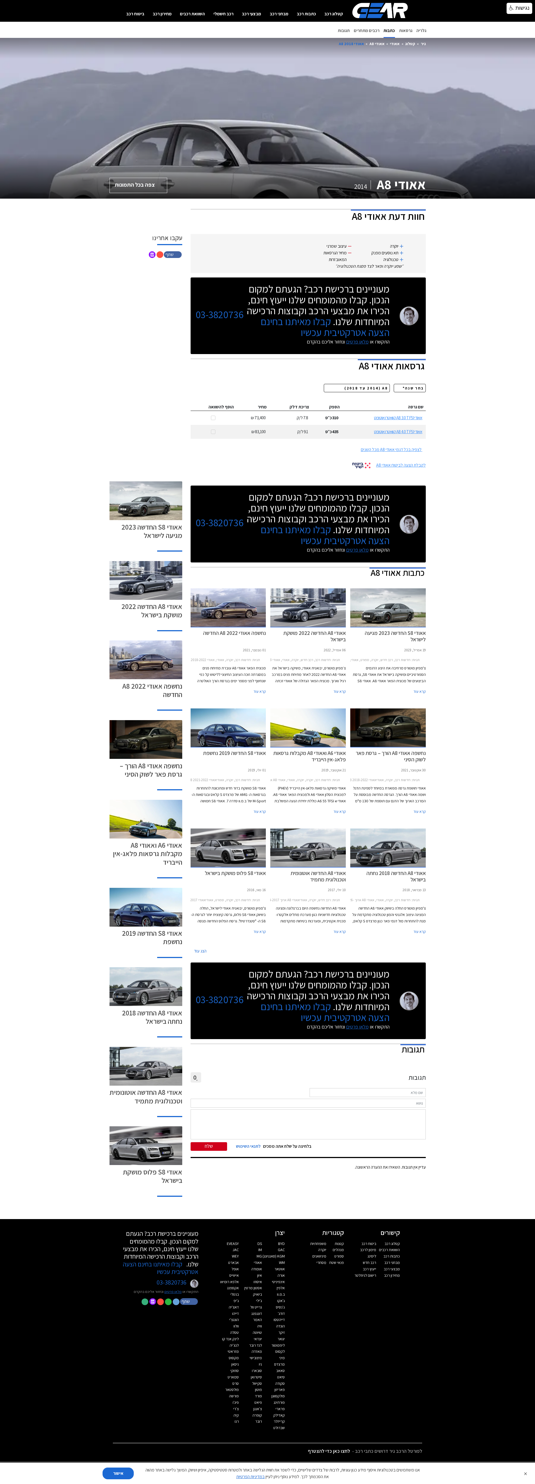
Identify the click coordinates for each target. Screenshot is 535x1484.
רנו (237, 1421)
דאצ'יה (234, 1307)
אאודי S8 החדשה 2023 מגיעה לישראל (151, 531)
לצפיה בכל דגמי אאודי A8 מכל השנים (391, 449)
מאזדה (257, 1351)
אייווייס (234, 1275)
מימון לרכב (368, 1249)
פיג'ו (236, 1402)
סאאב (280, 1370)
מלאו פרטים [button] (173, 1291)
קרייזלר (279, 1421)
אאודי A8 (377, 43)
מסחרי (321, 1262)
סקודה (280, 1383)
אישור (118, 1473)
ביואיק (257, 1294)
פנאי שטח (336, 1262)
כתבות (389, 30)
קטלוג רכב (333, 14)
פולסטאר (232, 1389)
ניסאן (235, 1364)
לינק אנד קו (230, 1338)
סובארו (257, 1370)
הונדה (280, 1326)
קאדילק (279, 1415)
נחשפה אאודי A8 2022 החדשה (152, 690)
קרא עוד (420, 691)
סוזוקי (234, 1370)
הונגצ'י (234, 1319)
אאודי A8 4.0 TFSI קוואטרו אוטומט (398, 432)
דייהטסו (279, 1319)
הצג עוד (200, 951)
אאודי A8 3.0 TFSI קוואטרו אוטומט (398, 418)
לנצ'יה (234, 1345)
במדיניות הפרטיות (250, 1477)
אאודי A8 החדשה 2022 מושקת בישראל (151, 610)
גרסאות (405, 30)
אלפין (281, 1287)
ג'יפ (236, 1300)
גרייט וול (256, 1307)
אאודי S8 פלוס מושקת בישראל (152, 1176)
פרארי (280, 1408)
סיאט (281, 1377)
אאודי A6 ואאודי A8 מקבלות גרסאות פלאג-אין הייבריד (147, 853)
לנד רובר (255, 1345)
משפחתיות (318, 1243)
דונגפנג (256, 1313)
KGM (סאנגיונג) (273, 1256)
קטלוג (410, 43)
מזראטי (233, 1351)
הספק (334, 407)
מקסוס (234, 1357)
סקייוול (257, 1383)
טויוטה (257, 1332)
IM (260, 1249)
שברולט (279, 1427)
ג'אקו (281, 1300)
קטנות (339, 1243)
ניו (260, 1364)
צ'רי (236, 1408)
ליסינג (372, 1256)
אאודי (395, 43)
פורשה (234, 1395)
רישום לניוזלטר (365, 1275)
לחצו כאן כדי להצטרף (329, 1451)
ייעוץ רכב (369, 1268)
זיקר (281, 1332)
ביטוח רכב (135, 14)
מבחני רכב (279, 14)
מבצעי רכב (251, 14)
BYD (281, 1243)
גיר (423, 43)
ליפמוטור (278, 1345)
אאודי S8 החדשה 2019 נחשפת (152, 937)
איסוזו (258, 1281)
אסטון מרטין (253, 1287)
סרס (235, 1383)
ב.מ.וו (281, 1294)
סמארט (233, 1377)
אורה (281, 1275)
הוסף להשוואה (221, 407)
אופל (235, 1268)
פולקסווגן (278, 1395)
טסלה (234, 1332)
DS (259, 1243)
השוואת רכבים (192, 14)
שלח (209, 1146)
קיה (236, 1415)
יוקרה (322, 1249)
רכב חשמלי (223, 14)
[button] (173, 254)
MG (259, 1256)
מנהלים (338, 1249)
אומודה (256, 1268)
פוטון (258, 1389)
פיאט (258, 1402)
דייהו (235, 1313)
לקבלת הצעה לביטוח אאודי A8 (401, 465)
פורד (258, 1395)
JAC (236, 1249)
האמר (257, 1319)
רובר (258, 1421)
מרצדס (279, 1364)
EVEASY (233, 1243)
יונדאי (258, 1338)
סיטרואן (256, 1377)
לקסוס (280, 1351)
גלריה (421, 30)
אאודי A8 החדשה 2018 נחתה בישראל (152, 1017)
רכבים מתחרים (367, 30)
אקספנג (233, 1287)
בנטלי (234, 1294)
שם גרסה (416, 407)
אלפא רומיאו (229, 1281)
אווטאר (279, 1268)
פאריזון (279, 1389)
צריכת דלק (299, 407)
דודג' (281, 1313)
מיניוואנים (319, 1256)
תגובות (344, 30)
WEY (235, 1256)
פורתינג (279, 1402)
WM (282, 1262)
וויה (259, 1326)
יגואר (281, 1338)
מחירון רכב (162, 14)
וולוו (236, 1326)
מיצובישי (256, 1357)
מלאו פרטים (357, 341)
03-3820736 (220, 314)
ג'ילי (259, 1300)
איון (259, 1275)
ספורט (339, 1256)
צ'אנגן (257, 1408)
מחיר (262, 407)
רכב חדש (369, 1262)
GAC (281, 1249)
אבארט (233, 1262)
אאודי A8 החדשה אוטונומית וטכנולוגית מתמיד (146, 1096)
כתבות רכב (306, 14)
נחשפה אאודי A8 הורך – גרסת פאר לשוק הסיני (151, 770)
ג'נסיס (280, 1307)
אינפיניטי (278, 1281)
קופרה (257, 1415)
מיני (282, 1357)
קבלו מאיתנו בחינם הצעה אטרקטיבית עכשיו (325, 327)
